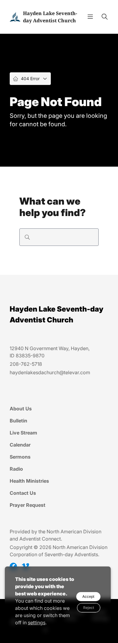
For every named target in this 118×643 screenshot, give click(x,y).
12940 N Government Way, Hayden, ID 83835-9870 (50, 352)
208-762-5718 (26, 364)
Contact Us (23, 493)
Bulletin (18, 421)
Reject (88, 607)
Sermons (20, 457)
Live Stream (23, 433)
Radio (16, 469)
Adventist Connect (40, 539)
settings (36, 622)
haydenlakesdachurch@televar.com (50, 372)
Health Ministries (29, 481)
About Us (21, 409)
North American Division (74, 532)
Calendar (20, 445)
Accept (88, 596)
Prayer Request (27, 505)
